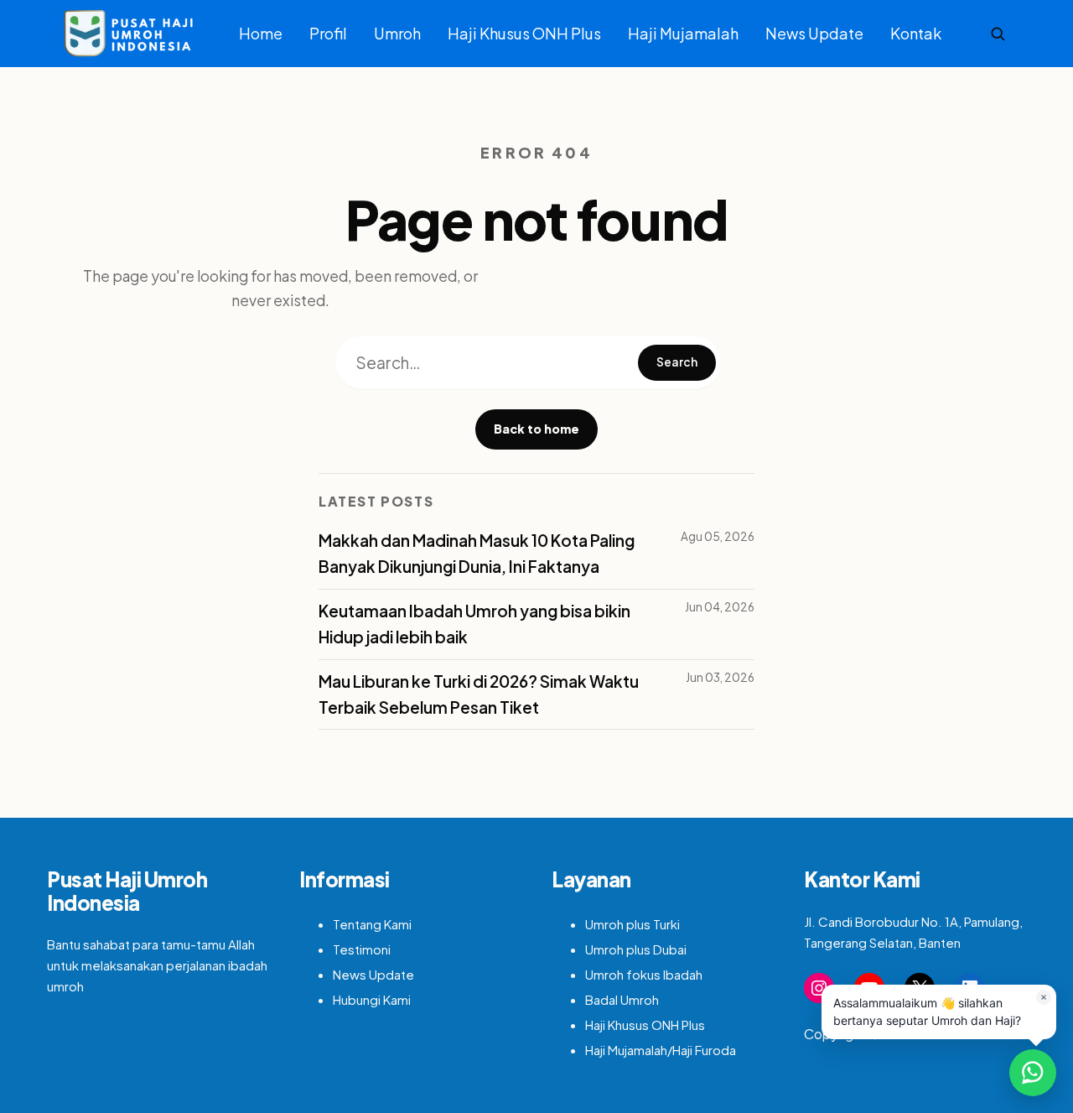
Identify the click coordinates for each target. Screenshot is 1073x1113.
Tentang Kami (372, 924)
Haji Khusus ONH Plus (524, 33)
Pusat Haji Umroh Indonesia (127, 890)
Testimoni (362, 949)
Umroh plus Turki (632, 924)
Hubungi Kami (372, 999)
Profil (328, 33)
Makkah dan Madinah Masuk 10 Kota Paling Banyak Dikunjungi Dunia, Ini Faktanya (477, 553)
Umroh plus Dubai (636, 949)
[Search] (997, 33)
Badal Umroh (622, 999)
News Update (814, 33)
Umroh (397, 33)
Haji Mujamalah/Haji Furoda (660, 1050)
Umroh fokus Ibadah (643, 974)
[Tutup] (1043, 997)
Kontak (915, 33)
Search (676, 362)
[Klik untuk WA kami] (1032, 1072)
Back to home (536, 428)
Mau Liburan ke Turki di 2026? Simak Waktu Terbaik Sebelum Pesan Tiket (479, 694)
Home (261, 33)
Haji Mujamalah (683, 33)
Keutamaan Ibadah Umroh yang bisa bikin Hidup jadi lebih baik (474, 624)
